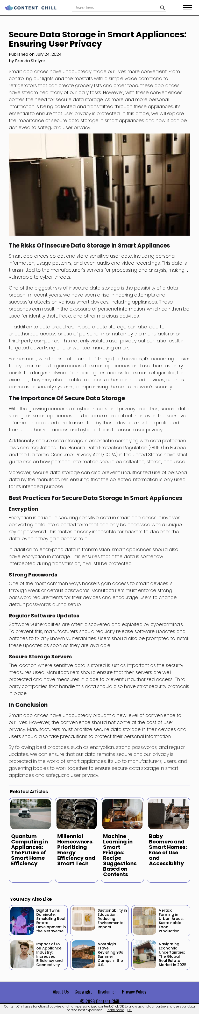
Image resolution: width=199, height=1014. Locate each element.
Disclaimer (107, 991)
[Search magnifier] (162, 7)
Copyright (83, 991)
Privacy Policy (134, 991)
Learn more (115, 1010)
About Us (61, 991)
